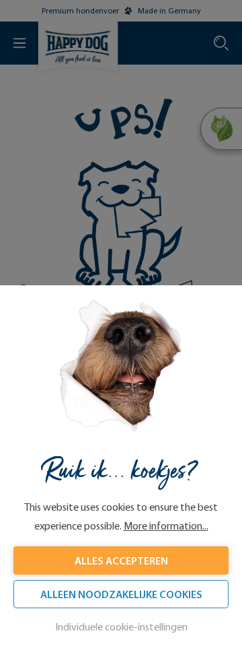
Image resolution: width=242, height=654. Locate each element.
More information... (166, 525)
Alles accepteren (121, 560)
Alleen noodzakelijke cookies (121, 594)
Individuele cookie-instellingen (121, 626)
